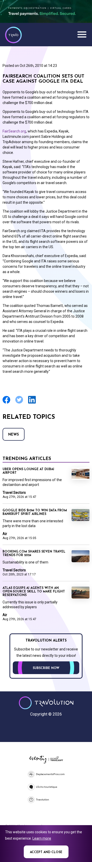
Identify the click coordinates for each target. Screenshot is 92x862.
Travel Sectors (14, 492)
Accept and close (46, 852)
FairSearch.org (14, 131)
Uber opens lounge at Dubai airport (28, 471)
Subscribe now (46, 668)
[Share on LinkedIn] (32, 403)
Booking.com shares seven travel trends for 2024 (34, 553)
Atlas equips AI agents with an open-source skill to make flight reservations (34, 592)
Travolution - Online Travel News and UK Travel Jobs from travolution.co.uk (46, 702)
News (13, 435)
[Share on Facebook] (6, 403)
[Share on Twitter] (19, 403)
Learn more (41, 838)
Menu (81, 34)
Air (5, 533)
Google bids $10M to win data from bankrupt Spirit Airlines (35, 512)
